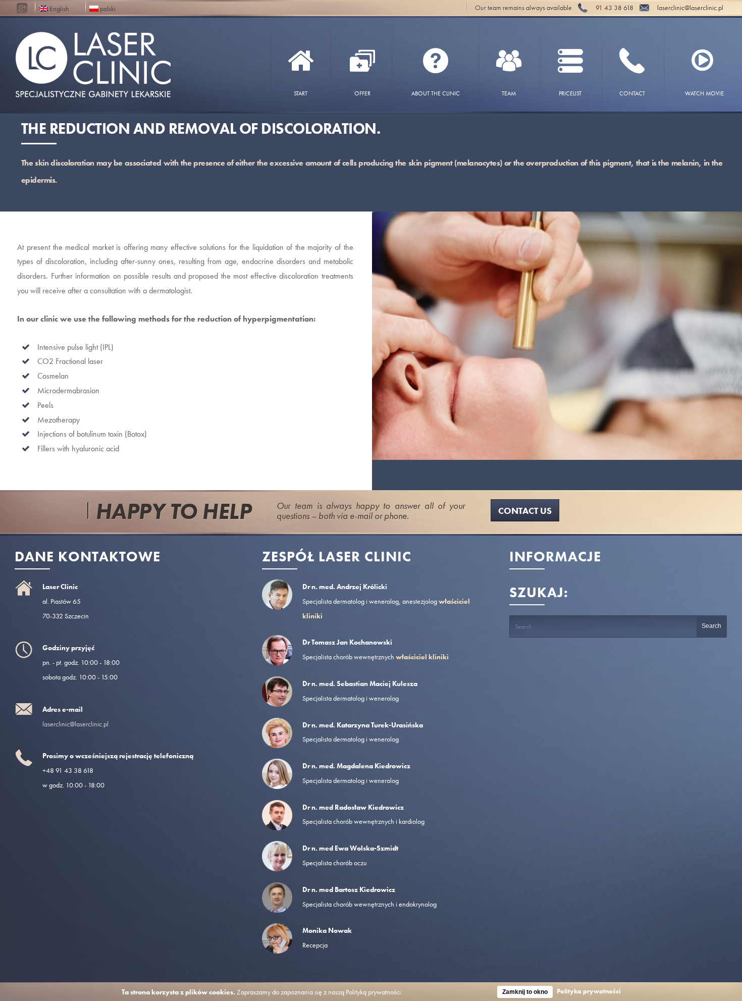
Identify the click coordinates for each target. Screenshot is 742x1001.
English (58, 8)
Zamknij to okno (525, 991)
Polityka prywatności (589, 991)
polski (107, 8)
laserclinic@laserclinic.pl (75, 723)
